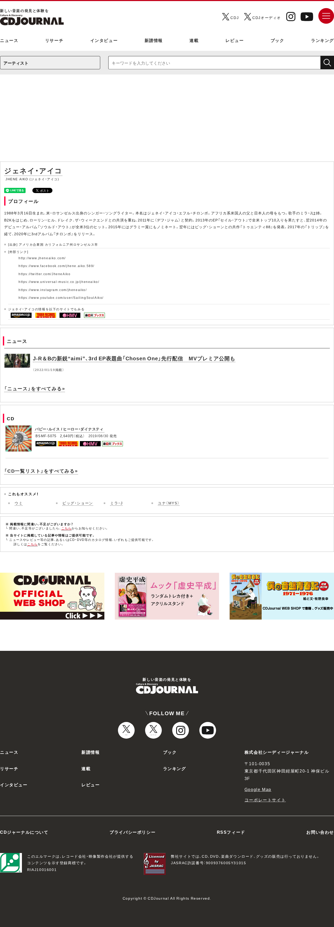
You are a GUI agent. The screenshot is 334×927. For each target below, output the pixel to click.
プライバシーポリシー (133, 832)
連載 (194, 40)
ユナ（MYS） (169, 502)
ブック (277, 40)
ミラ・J (116, 502)
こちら (66, 528)
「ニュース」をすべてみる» (34, 388)
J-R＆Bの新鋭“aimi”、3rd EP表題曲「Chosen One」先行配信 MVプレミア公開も (134, 358)
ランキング (322, 40)
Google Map (257, 789)
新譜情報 (154, 40)
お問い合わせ (320, 832)
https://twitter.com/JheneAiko (44, 273)
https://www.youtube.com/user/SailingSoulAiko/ (61, 297)
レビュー (234, 40)
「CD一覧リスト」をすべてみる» (41, 470)
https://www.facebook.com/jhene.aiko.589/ (56, 265)
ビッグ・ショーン (77, 502)
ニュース (9, 40)
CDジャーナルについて (24, 832)
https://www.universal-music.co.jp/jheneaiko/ (59, 281)
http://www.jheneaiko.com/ (42, 258)
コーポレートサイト (265, 799)
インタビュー (104, 40)
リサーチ (54, 40)
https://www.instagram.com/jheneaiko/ (53, 289)
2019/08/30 (98, 435)
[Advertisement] (167, 120)
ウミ (19, 502)
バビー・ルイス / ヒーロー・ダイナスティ (69, 428)
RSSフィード (231, 832)
